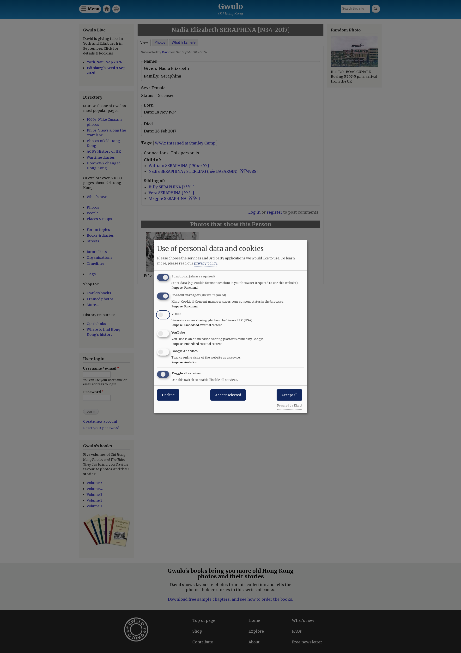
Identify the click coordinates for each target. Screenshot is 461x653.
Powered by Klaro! (289, 405)
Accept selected (228, 395)
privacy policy (205, 263)
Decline (168, 395)
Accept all (289, 395)
